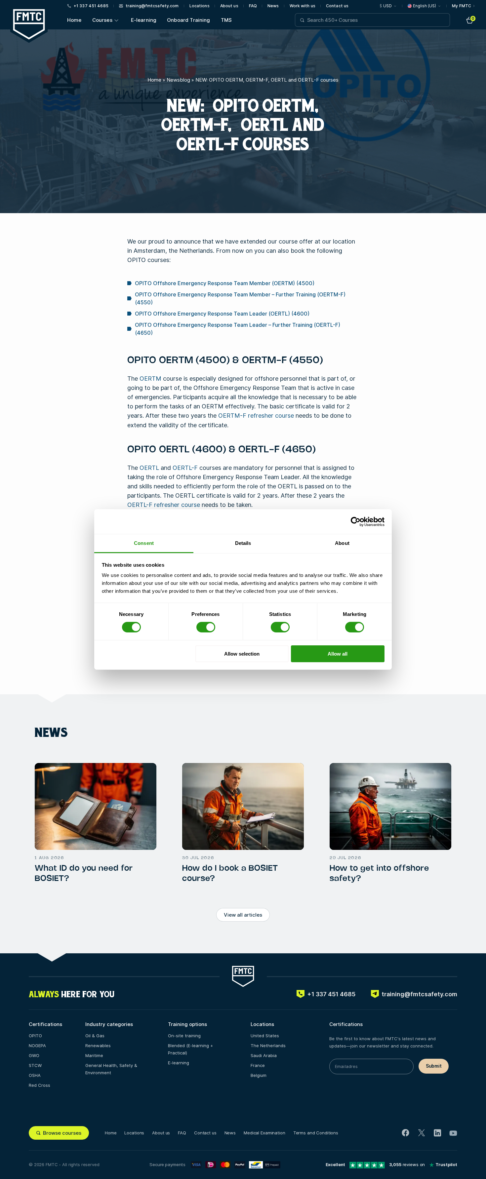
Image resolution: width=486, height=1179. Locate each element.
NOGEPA (37, 1045)
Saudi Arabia (264, 1055)
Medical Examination (264, 1132)
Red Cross (39, 1085)
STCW (35, 1065)
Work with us (302, 6)
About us (229, 6)
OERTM (150, 378)
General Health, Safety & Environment (111, 1069)
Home (74, 20)
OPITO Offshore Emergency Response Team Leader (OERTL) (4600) (222, 313)
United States (265, 1035)
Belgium (258, 1075)
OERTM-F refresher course (256, 415)
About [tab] (342, 543)
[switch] (205, 627)
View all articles (243, 915)
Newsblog (178, 80)
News (273, 6)
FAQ (253, 6)
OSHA (35, 1075)
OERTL (149, 467)
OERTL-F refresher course (163, 504)
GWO (34, 1055)
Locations (199, 6)
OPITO (35, 1035)
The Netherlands (268, 1045)
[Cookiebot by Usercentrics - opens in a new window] (356, 521)
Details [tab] (243, 543)
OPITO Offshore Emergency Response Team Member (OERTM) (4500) (224, 283)
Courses (102, 20)
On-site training (184, 1035)
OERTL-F (185, 467)
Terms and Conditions (315, 1132)
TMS (226, 20)
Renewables (98, 1045)
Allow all (337, 654)
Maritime (94, 1055)
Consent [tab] (144, 543)
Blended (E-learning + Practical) (190, 1049)
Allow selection (242, 654)
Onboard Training (188, 20)
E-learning (144, 20)
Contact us (337, 6)
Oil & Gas (94, 1035)
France (258, 1065)
